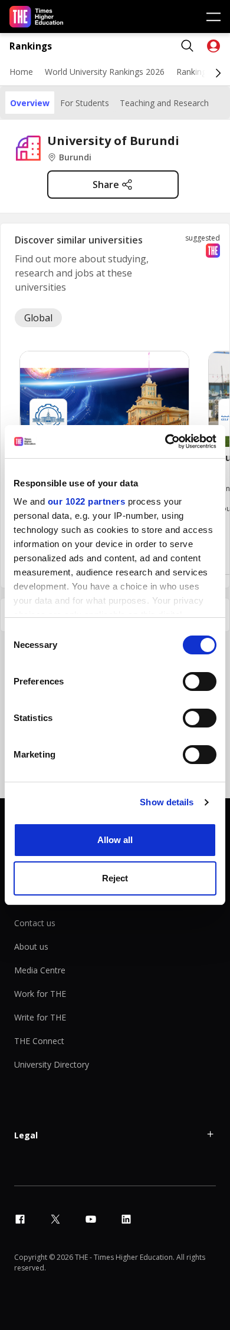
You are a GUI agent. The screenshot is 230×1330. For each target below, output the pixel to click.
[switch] (199, 681)
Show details (166, 802)
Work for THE (40, 993)
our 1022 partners (87, 501)
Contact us (34, 923)
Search (188, 46)
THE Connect (39, 1040)
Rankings (30, 46)
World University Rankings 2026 (105, 71)
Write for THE (40, 1017)
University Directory (51, 1064)
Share (106, 184)
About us (31, 946)
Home (21, 71)
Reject (115, 878)
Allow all (115, 840)
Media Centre (39, 970)
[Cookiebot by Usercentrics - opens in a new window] (165, 441)
